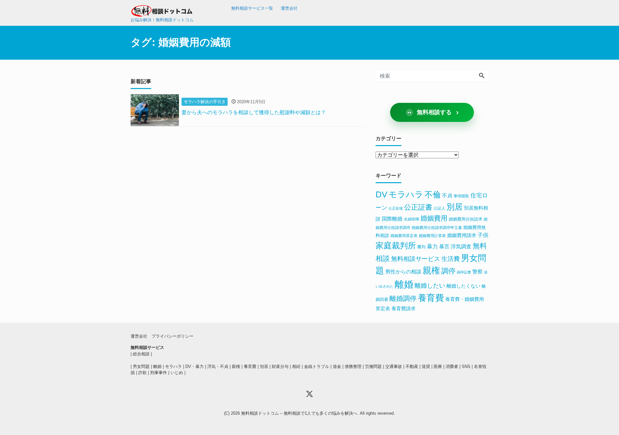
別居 (455, 206)
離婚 (404, 284)
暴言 (444, 246)
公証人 (439, 208)
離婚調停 (403, 298)
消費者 (452, 366)
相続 (296, 366)
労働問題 (373, 366)
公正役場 (395, 208)
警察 (477, 271)
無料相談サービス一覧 (252, 8)
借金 (337, 366)
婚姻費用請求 (461, 235)
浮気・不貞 (217, 366)
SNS (466, 366)
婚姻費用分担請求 (465, 219)
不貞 (447, 195)
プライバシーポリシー (172, 336)
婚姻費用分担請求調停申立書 (437, 227)
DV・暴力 (194, 366)
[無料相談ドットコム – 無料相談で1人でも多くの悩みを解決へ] (163, 9)
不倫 (433, 194)
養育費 (431, 298)
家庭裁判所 (396, 245)
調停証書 (464, 272)
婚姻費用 (433, 218)
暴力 (432, 246)
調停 (448, 271)
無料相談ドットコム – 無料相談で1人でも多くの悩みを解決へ (299, 413)
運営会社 (289, 8)
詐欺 (142, 372)
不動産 (412, 366)
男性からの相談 (403, 271)
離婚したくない (463, 286)
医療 (438, 366)
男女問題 (141, 366)
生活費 (450, 258)
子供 (482, 235)
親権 (431, 270)
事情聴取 (461, 196)
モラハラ (405, 194)
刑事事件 (158, 372)
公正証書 (418, 207)
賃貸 (426, 366)
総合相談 (141, 353)
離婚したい (430, 285)
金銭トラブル (316, 366)
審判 (421, 246)
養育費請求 (403, 308)
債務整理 (353, 366)
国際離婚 (392, 219)
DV (381, 194)
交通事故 (393, 366)
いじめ (177, 372)
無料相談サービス (415, 258)
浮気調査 (461, 246)
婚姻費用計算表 (432, 235)
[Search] (481, 76)
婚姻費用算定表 (404, 235)
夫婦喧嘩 (411, 219)
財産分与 (280, 366)
